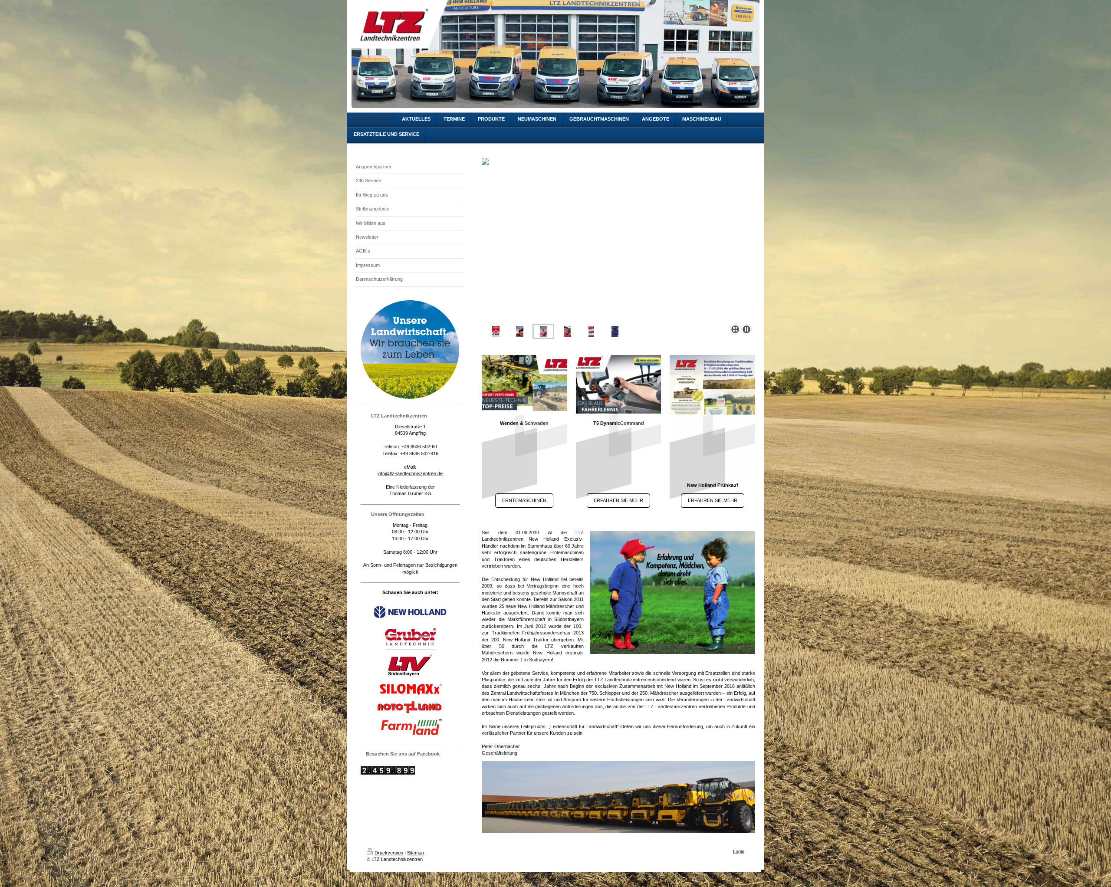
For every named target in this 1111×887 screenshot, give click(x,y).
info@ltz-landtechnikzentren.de (410, 473)
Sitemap (415, 852)
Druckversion (389, 852)
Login (738, 851)
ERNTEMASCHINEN (524, 500)
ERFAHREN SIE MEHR (618, 500)
